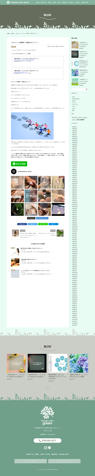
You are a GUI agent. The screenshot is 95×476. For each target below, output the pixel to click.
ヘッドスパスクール (31, 461)
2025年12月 (74, 138)
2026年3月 (74, 134)
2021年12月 (74, 225)
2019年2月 (74, 292)
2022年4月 (74, 218)
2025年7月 (74, 148)
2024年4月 (74, 173)
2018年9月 (74, 301)
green (73, 96)
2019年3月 (74, 290)
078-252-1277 (49, 440)
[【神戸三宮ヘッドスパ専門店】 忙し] (17, 209)
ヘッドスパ (84, 117)
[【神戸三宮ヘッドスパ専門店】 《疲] (58, 209)
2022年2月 (74, 222)
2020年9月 (74, 255)
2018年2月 (74, 315)
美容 (73, 110)
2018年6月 (74, 307)
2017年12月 (74, 319)
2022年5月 (74, 216)
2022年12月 (74, 202)
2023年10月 (74, 183)
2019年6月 (74, 284)
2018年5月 (74, 309)
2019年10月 (74, 276)
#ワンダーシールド (77, 117)
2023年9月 (74, 185)
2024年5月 (74, 171)
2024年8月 (74, 165)
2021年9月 (74, 231)
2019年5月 (74, 286)
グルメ (73, 106)
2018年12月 (74, 295)
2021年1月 (74, 247)
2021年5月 (74, 239)
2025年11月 (74, 140)
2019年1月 (74, 293)
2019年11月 (74, 274)
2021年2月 (74, 245)
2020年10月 (74, 253)
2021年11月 (74, 227)
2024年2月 (74, 177)
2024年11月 (74, 159)
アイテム (74, 102)
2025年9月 (74, 144)
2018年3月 (74, 313)
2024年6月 (74, 169)
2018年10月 (74, 299)
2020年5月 (74, 262)
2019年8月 (74, 280)
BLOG (12, 33)
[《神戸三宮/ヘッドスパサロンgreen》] (17, 182)
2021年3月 (74, 243)
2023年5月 (74, 192)
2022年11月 (74, 204)
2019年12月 (74, 272)
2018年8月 (74, 303)
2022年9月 (74, 208)
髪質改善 (82, 119)
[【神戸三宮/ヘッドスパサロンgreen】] (44, 195)
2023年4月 (74, 194)
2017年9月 (74, 325)
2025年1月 (74, 157)
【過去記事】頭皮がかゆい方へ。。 (30, 259)
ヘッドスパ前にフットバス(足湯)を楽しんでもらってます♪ (35, 270)
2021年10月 (74, 229)
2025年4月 (74, 154)
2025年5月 (74, 152)
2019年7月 (74, 282)
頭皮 (79, 119)
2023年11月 (74, 181)
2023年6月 (74, 190)
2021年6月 (74, 237)
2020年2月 (74, 268)
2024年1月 (74, 179)
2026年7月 (74, 126)
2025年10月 (74, 142)
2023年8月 (74, 187)
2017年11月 (74, 321)
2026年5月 (74, 130)
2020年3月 (74, 266)
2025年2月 (74, 155)
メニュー (75, 119)
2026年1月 (74, 136)
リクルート (64, 461)
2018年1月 (74, 317)
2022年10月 (74, 206)
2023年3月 (74, 196)
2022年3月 (74, 220)
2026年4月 (74, 132)
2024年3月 (74, 175)
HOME (8, 33)
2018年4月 (74, 311)
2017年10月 (74, 323)
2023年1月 (74, 200)
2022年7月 (74, 212)
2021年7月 (74, 235)
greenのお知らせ (76, 98)
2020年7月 (74, 258)
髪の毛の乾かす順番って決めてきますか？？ (32, 248)
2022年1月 (74, 223)
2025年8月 (74, 146)
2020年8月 (74, 257)
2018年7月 (74, 305)
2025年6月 (74, 150)
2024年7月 (74, 167)
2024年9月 (74, 163)
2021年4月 (74, 241)
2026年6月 (74, 128)
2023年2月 (74, 198)
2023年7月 (74, 189)
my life (73, 100)
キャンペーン (75, 104)
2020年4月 (74, 264)
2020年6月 (74, 260)
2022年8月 (74, 210)
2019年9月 (74, 278)
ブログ (17, 33)
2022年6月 (74, 214)
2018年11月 (74, 297)
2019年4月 (74, 288)
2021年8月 (74, 233)
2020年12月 (74, 249)
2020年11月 (74, 251)
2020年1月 (74, 270)
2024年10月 (74, 161)
